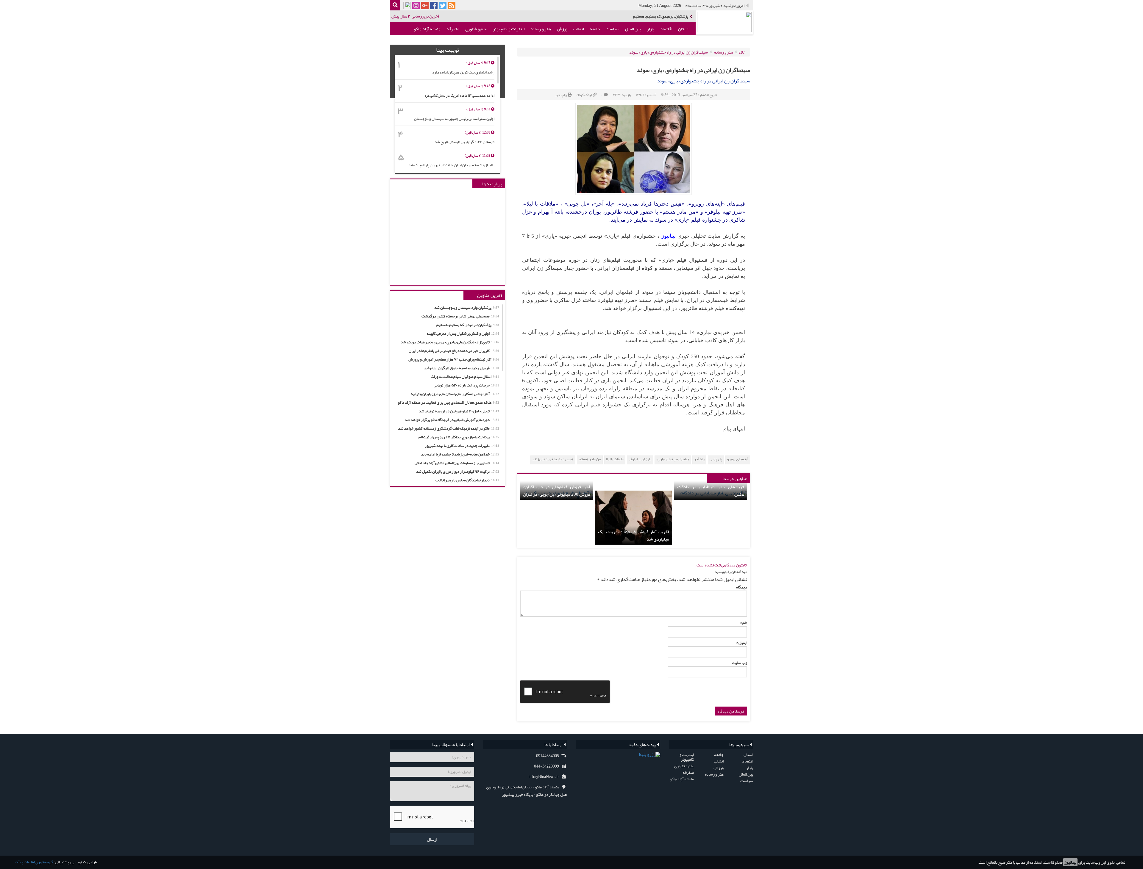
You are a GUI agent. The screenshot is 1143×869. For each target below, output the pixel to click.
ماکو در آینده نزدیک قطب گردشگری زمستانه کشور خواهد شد (448, 428)
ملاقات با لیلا (615, 459)
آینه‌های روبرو (737, 459)
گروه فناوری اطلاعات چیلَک (34, 862)
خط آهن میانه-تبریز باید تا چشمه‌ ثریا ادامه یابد (460, 454)
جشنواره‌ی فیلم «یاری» (672, 459)
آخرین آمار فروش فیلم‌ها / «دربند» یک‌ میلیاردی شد (633, 535)
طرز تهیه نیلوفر (640, 459)
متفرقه (452, 28)
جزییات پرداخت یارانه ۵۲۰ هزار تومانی (466, 385)
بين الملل (633, 28)
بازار (650, 28)
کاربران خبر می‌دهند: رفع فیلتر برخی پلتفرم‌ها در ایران (454, 350)
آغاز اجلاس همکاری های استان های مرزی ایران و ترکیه (455, 394)
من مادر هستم (590, 459)
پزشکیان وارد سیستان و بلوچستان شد (466, 307)
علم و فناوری (476, 28)
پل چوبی (716, 459)
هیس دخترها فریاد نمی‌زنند (553, 459)
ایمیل (741, 643)
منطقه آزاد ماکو (427, 28)
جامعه (595, 28)
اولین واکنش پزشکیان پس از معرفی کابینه (463, 333)
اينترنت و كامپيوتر (508, 28)
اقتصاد (666, 28)
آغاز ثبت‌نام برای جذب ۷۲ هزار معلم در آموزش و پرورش (453, 359)
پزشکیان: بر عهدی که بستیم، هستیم (660, 16)
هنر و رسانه (540, 28)
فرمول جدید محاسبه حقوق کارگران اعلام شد (461, 368)
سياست (612, 28)
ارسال (432, 839)
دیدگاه (741, 587)
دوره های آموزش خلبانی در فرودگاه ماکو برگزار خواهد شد (452, 420)
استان (683, 28)
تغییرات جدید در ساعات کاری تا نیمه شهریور (462, 445)
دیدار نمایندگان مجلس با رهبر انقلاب (467, 480)
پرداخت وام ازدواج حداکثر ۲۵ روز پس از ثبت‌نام (459, 437)
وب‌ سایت (739, 662)
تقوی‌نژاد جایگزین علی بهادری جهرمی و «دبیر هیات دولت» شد (450, 342)
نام (743, 623)
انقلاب (578, 28)
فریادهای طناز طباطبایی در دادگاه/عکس (710, 490)
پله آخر (699, 459)
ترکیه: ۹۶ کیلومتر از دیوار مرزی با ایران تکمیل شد (457, 471)
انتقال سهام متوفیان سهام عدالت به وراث (465, 376)
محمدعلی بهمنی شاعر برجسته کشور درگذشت (460, 316)
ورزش (562, 28)
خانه (742, 52)
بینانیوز (1070, 862)
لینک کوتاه (584, 95)
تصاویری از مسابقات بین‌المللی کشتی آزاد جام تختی (457, 463)
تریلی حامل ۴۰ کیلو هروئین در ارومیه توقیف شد (459, 411)
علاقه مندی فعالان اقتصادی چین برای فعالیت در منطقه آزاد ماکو (448, 402)
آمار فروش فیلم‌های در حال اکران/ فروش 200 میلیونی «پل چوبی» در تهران (556, 490)
